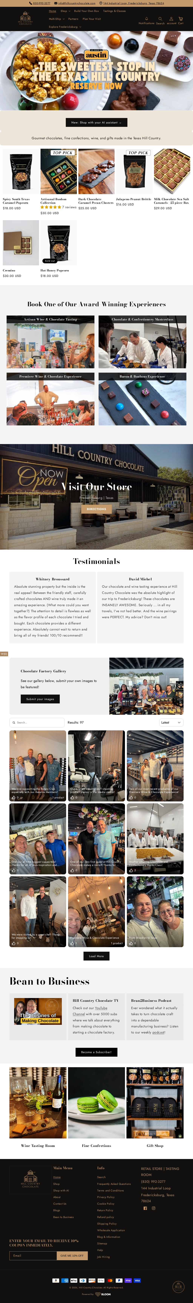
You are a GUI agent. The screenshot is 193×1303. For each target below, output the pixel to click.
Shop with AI (61, 1190)
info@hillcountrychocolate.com (76, 3)
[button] (65, 11)
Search (101, 1177)
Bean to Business (63, 1217)
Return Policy (105, 1210)
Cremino (9, 270)
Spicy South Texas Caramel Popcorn (16, 201)
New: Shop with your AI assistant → (96, 122)
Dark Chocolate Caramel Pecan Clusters (96, 201)
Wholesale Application (111, 1230)
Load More (96, 956)
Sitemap (102, 1243)
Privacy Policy (105, 1197)
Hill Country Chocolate (90, 1287)
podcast (158, 1032)
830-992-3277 (41, 3)
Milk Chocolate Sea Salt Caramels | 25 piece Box (171, 201)
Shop (56, 1184)
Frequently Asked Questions (114, 1184)
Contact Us (60, 1204)
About (57, 1197)
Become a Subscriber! (96, 1052)
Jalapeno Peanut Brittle (133, 199)
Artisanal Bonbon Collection (54, 201)
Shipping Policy (107, 1224)
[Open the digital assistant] (178, 1287)
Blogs (56, 1210)
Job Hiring (103, 1257)
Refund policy (105, 1217)
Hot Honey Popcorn (55, 270)
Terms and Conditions (110, 1190)
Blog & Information (108, 1237)
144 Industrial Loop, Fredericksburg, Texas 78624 (133, 3)
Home (57, 1177)
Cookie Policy (105, 1204)
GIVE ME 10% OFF (72, 1255)
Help (100, 1250)
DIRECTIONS (96, 509)
